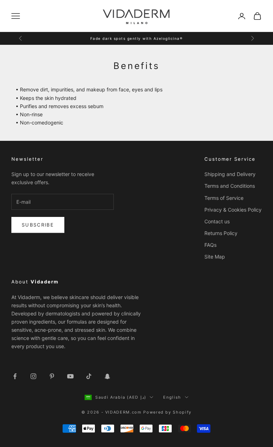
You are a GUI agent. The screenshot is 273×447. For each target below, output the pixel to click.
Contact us (217, 221)
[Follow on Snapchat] (107, 376)
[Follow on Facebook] (14, 376)
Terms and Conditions (229, 186)
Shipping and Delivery (230, 174)
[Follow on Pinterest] (51, 376)
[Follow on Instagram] (33, 376)
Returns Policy (220, 233)
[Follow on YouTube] (70, 376)
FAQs (210, 245)
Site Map (214, 257)
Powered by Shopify (167, 412)
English (172, 397)
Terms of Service (223, 198)
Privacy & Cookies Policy (233, 210)
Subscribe (38, 225)
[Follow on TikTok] (88, 376)
